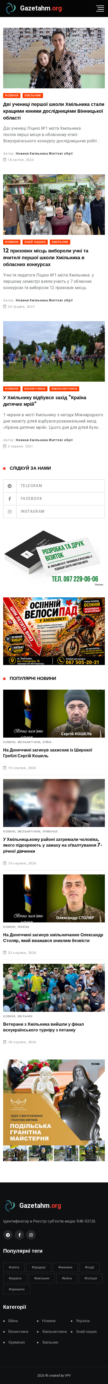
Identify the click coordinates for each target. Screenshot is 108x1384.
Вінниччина (35, 389)
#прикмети (17, 1289)
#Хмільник (41, 1278)
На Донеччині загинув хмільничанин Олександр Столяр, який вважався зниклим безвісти (53, 938)
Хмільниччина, (30, 742)
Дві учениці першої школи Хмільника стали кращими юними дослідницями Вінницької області (53, 111)
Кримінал (50, 831)
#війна (67, 1278)
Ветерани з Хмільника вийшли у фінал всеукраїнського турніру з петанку (43, 1027)
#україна (15, 1278)
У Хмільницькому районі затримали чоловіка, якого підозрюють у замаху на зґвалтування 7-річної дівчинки (52, 845)
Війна (47, 742)
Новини (12, 95)
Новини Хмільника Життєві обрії (44, 153)
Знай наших (35, 242)
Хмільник (32, 95)
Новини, (10, 742)
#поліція (90, 1278)
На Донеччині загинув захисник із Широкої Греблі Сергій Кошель (47, 753)
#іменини (65, 1267)
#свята (14, 1267)
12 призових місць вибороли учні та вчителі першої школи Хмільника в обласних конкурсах (45, 257)
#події (89, 1267)
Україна (23, 927)
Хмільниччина (64, 389)
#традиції (39, 1267)
